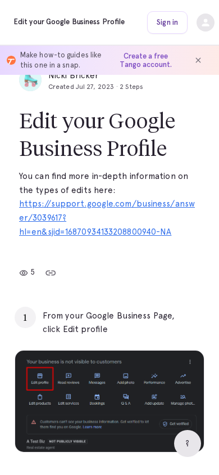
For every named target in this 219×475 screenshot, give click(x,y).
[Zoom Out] (156, 429)
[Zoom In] (181, 429)
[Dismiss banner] (198, 60)
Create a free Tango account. (146, 60)
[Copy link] (50, 273)
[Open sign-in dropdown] (206, 23)
